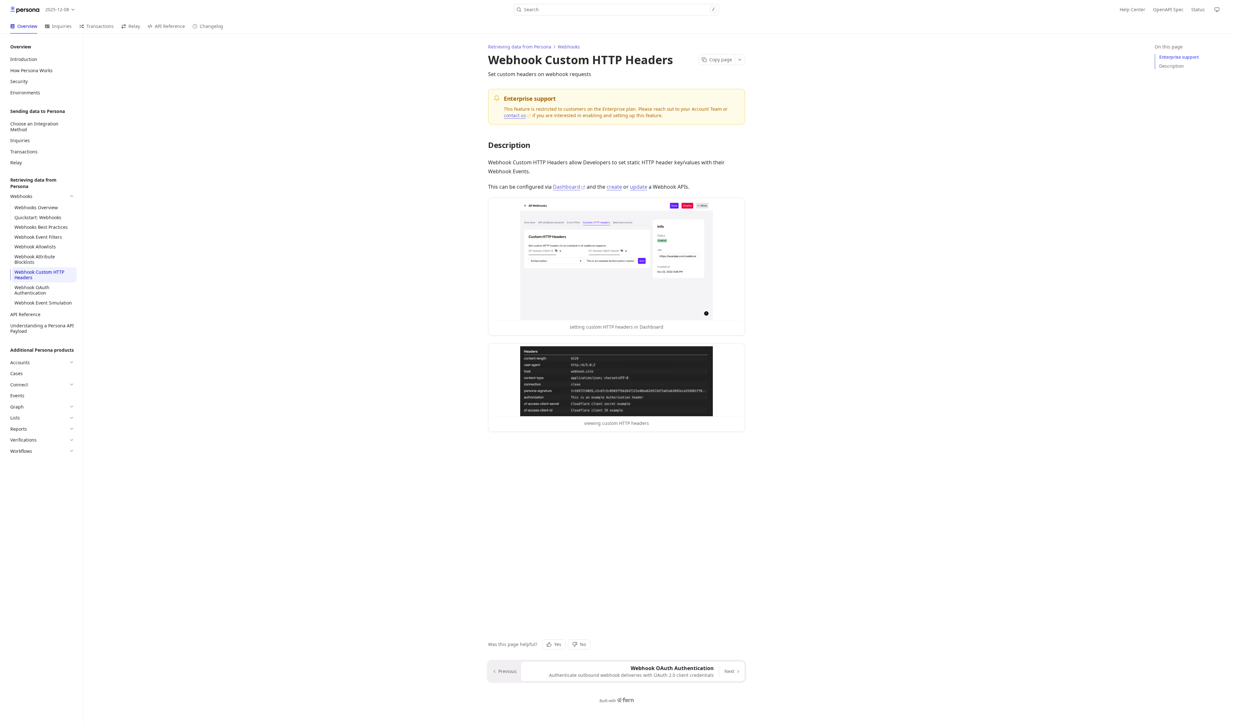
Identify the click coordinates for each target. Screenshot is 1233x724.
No (583, 644)
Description (1171, 66)
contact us (515, 115)
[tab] (23, 26)
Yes (557, 644)
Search (619, 9)
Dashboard (566, 186)
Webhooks (569, 47)
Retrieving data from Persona (519, 47)
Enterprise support (1179, 57)
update (638, 186)
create (614, 186)
